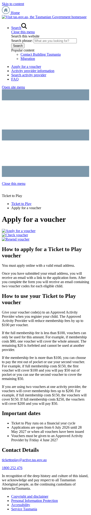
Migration (28, 59)
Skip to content (13, 4)
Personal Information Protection (34, 501)
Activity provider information (32, 71)
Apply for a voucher (26, 67)
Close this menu (23, 32)
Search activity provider (28, 75)
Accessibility (20, 505)
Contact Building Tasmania (41, 54)
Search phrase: (22, 41)
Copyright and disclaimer (29, 496)
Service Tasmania (24, 509)
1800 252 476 (12, 468)
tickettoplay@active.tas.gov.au (24, 460)
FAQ (15, 79)
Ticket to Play (21, 204)
